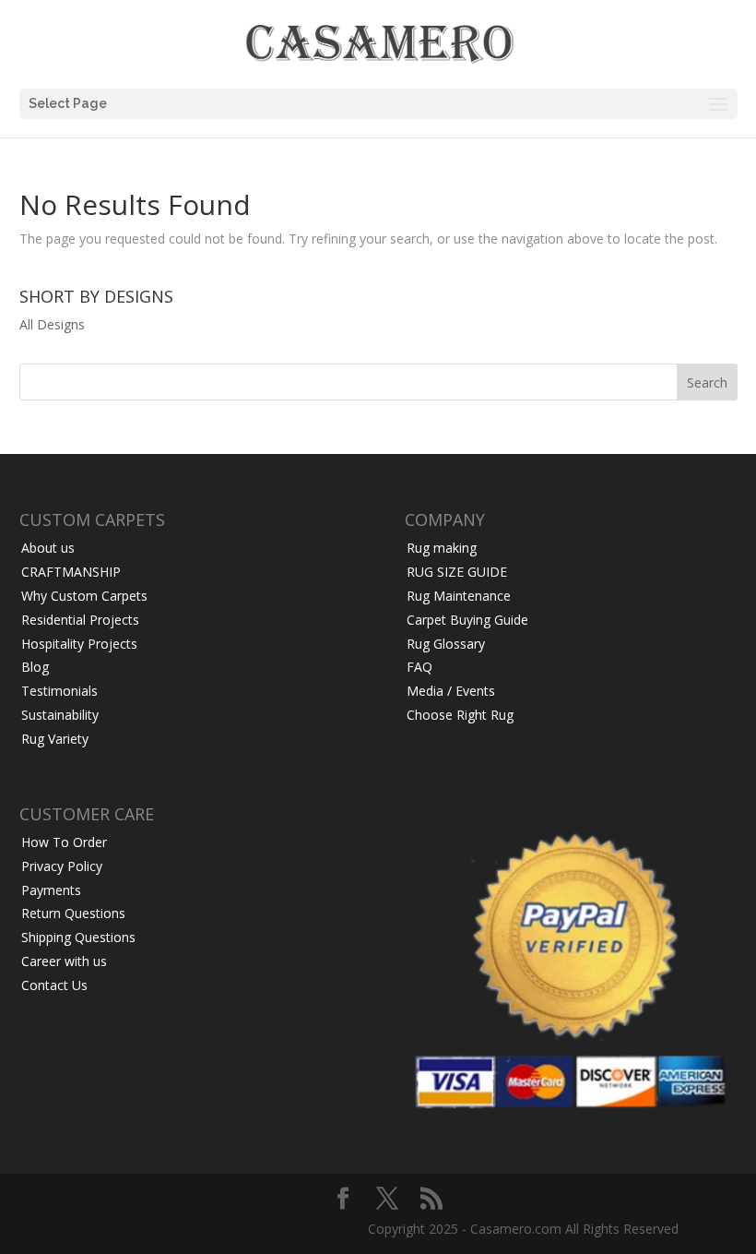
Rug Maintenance (459, 595)
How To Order (64, 842)
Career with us (64, 961)
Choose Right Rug (460, 714)
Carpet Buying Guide (467, 619)
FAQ (419, 666)
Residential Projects (80, 619)
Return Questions (73, 913)
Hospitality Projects (79, 643)
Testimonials (59, 690)
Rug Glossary (446, 643)
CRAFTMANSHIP (71, 571)
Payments (51, 890)
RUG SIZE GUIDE (457, 571)
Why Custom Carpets (84, 595)
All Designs (52, 324)
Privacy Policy (61, 866)
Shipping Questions (78, 937)
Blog (35, 666)
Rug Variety (55, 738)
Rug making (442, 547)
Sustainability (60, 714)
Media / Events (451, 690)
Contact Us (54, 985)
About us (48, 547)
